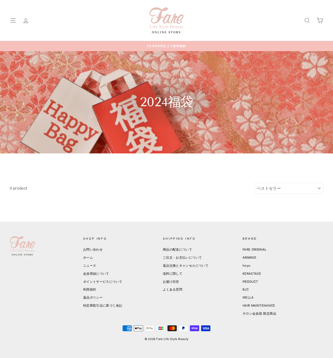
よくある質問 (172, 289)
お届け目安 (171, 281)
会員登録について (96, 273)
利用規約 (89, 289)
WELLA (248, 297)
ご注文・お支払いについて (182, 257)
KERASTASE (252, 273)
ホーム (88, 257)
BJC (246, 289)
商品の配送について (177, 249)
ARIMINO (249, 257)
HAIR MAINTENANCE (259, 305)
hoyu (246, 265)
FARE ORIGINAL (255, 249)
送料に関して (172, 273)
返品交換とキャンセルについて (185, 265)
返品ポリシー (93, 297)
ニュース (89, 265)
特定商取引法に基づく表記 (102, 305)
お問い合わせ (93, 249)
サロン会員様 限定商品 (259, 313)
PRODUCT (250, 281)
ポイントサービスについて (102, 281)
